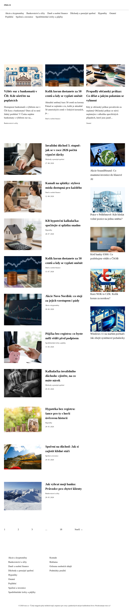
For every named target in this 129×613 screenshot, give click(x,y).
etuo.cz (7, 5)
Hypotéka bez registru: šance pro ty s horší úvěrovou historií (60, 413)
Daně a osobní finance (57, 13)
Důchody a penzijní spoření (82, 13)
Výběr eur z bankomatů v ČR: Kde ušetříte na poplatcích (20, 96)
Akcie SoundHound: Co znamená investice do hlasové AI (106, 174)
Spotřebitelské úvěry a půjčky (49, 17)
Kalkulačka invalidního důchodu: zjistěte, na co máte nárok (60, 376)
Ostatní (112, 13)
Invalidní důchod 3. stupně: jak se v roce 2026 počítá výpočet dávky (62, 150)
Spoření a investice (24, 17)
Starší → (79, 529)
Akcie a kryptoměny (14, 13)
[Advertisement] (64, 37)
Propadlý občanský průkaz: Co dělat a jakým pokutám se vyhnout (105, 96)
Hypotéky (102, 13)
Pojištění (9, 17)
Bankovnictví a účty (35, 13)
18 (61, 529)
